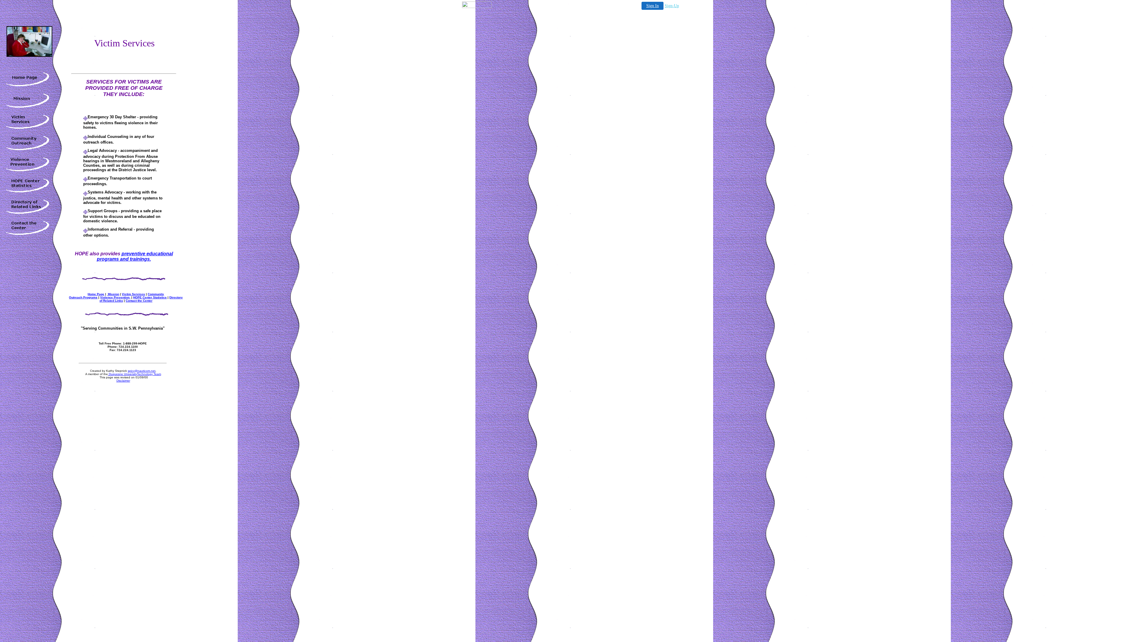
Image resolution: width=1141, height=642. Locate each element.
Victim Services (133, 294)
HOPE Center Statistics (150, 297)
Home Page (96, 294)
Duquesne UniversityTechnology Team (134, 374)
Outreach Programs (83, 297)
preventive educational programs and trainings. (135, 256)
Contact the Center (139, 300)
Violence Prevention (115, 297)
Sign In (652, 6)
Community (156, 294)
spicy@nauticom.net (141, 370)
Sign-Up (672, 6)
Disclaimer (123, 380)
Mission (113, 294)
